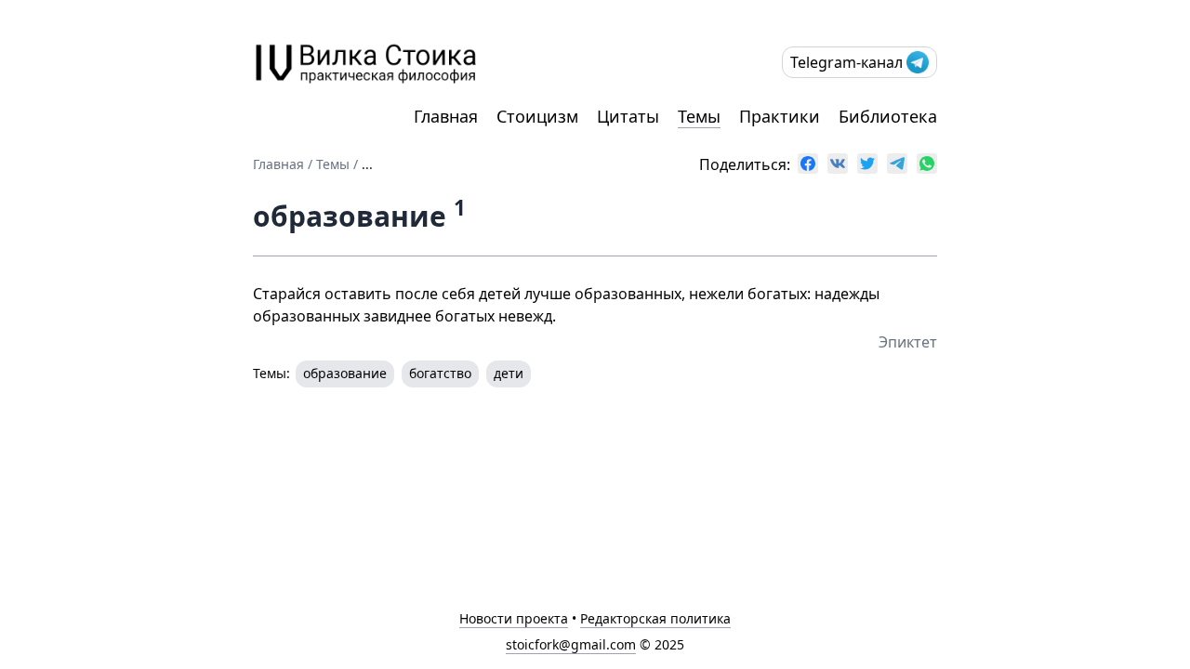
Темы (699, 116)
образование (345, 373)
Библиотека (888, 116)
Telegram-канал (846, 62)
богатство (440, 373)
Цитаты (628, 116)
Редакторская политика (655, 618)
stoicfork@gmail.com (571, 644)
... (367, 164)
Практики (779, 116)
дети (508, 373)
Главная (446, 116)
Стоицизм (537, 116)
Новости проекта (513, 618)
